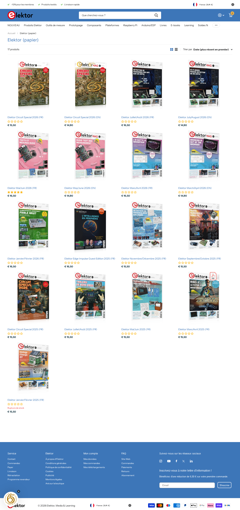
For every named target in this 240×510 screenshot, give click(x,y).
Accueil (11, 33)
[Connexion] (221, 15)
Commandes (127, 463)
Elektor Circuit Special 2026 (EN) (82, 117)
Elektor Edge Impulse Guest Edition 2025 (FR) (89, 258)
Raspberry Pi (130, 25)
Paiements (126, 467)
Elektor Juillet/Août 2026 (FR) (137, 117)
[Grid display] (171, 49)
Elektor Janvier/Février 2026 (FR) (26, 258)
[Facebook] (176, 461)
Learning (189, 25)
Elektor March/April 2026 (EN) (195, 188)
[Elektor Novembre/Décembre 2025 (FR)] (148, 227)
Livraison (12, 471)
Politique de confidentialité (59, 467)
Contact (11, 459)
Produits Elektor (33, 25)
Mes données (89, 459)
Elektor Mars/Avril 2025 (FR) (194, 329)
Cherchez (156, 15)
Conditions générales (56, 463)
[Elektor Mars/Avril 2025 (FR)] (205, 298)
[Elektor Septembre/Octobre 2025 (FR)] (205, 227)
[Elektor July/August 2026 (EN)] (205, 86)
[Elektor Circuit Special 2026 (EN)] (91, 86)
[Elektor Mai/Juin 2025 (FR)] (148, 298)
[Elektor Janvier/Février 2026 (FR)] (35, 227)
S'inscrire (224, 485)
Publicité (50, 475)
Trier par (187, 49)
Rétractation (14, 475)
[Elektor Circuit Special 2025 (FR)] (35, 298)
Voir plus (216, 25)
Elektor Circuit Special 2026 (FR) (25, 117)
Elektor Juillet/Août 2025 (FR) (80, 329)
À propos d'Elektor (55, 459)
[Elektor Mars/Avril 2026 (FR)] (148, 157)
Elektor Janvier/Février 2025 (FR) (26, 400)
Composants (94, 25)
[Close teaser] (18, 491)
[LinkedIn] (191, 461)
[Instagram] (160, 461)
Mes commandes (91, 463)
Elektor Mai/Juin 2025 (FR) (136, 329)
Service (12, 453)
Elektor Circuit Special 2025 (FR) (25, 329)
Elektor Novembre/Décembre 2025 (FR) (143, 258)
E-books (175, 25)
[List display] (176, 49)
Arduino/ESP (148, 25)
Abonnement (127, 475)
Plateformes (112, 25)
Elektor (49, 453)
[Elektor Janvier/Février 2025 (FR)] (35, 369)
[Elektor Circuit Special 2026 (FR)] (35, 86)
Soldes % (203, 25)
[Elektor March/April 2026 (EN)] (205, 157)
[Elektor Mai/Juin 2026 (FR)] (35, 157)
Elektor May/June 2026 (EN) (80, 188)
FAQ (123, 453)
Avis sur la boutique (55, 483)
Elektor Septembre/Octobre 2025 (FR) (199, 258)
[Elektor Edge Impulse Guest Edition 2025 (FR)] (91, 227)
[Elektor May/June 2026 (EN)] (91, 157)
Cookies (49, 471)
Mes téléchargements (94, 467)
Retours (125, 471)
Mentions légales (54, 479)
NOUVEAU (14, 25)
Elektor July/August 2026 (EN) (195, 117)
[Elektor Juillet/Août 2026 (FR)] (148, 86)
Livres (163, 25)
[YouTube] (168, 461)
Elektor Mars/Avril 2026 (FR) (137, 188)
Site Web (125, 459)
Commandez (14, 463)
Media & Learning (65, 505)
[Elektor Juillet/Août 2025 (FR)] (91, 298)
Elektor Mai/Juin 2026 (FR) (22, 188)
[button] (11, 499)
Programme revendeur (19, 479)
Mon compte (90, 453)
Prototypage (76, 25)
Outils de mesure (55, 25)
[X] (183, 461)
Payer (10, 467)
